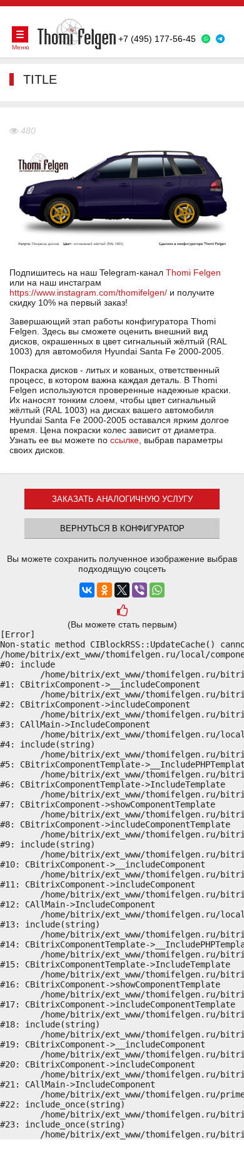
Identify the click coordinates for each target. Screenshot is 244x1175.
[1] (122, 611)
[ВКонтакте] (86, 590)
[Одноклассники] (104, 590)
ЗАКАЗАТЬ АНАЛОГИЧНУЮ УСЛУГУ (122, 499)
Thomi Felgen (193, 273)
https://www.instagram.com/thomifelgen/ (88, 293)
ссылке (124, 440)
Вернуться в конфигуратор (122, 528)
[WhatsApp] (157, 590)
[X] (122, 590)
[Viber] (139, 590)
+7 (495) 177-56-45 (157, 39)
